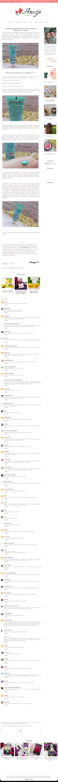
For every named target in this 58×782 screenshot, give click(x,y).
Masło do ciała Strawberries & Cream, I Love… (50, 154)
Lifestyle (47, 22)
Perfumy (25, 22)
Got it (31, 779)
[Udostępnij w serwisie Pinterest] (13, 264)
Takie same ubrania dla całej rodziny (50, 82)
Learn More (27, 779)
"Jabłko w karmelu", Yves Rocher (50, 119)
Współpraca (19, 1)
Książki (30, 22)
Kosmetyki (10, 22)
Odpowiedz (6, 312)
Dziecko (41, 22)
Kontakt (12, 1)
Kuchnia (36, 22)
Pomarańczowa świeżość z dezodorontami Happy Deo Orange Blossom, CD (50, 100)
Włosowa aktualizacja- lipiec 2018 (50, 136)
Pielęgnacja (18, 22)
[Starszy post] (40, 730)
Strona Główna (4, 1)
